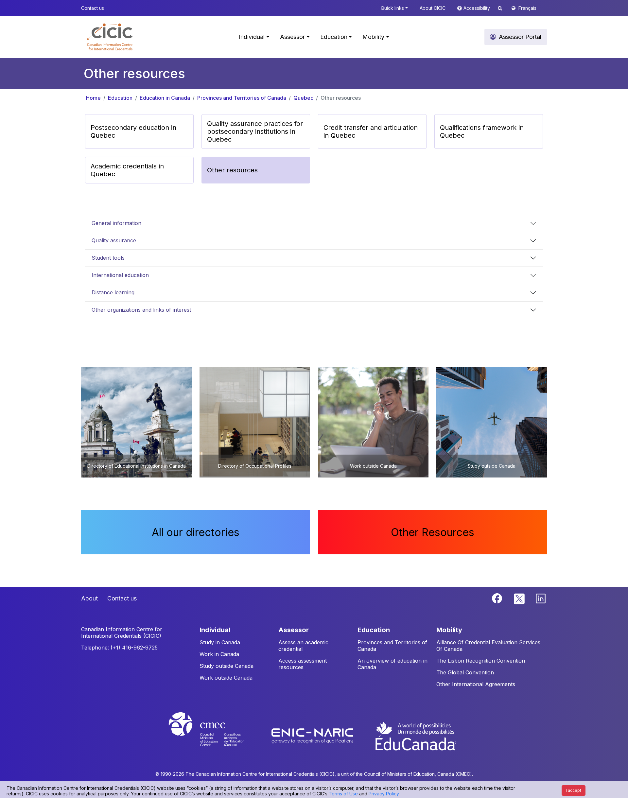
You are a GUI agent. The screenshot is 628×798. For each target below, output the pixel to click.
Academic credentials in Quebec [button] (127, 170)
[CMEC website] (215, 735)
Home (93, 98)
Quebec (303, 98)
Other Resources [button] (432, 532)
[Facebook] (498, 598)
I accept (573, 790)
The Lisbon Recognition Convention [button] (480, 660)
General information (116, 223)
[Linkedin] (540, 598)
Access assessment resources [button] (302, 663)
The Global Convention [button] (465, 672)
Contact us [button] (92, 8)
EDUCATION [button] (374, 630)
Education (120, 98)
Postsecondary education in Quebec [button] (133, 131)
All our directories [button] (195, 532)
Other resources (341, 98)
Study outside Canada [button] (226, 666)
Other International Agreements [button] (475, 684)
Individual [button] (252, 36)
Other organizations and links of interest (141, 309)
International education (120, 275)
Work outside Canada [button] (226, 677)
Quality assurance (114, 240)
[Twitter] (520, 598)
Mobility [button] (373, 36)
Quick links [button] (392, 8)
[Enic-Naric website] (313, 735)
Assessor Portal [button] (520, 36)
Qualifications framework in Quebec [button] (482, 131)
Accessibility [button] (477, 8)
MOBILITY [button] (449, 630)
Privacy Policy (384, 793)
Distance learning (113, 292)
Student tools (108, 257)
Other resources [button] (232, 170)
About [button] (89, 598)
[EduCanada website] (415, 735)
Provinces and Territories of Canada (241, 98)
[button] (109, 37)
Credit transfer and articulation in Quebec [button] (370, 131)
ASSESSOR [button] (293, 630)
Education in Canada (165, 98)
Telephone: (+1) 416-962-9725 (119, 647)
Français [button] (527, 8)
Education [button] (333, 36)
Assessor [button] (292, 36)
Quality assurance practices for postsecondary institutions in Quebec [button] (255, 131)
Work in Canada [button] (219, 654)
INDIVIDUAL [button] (215, 630)
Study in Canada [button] (220, 642)
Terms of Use (343, 793)
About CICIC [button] (432, 8)
